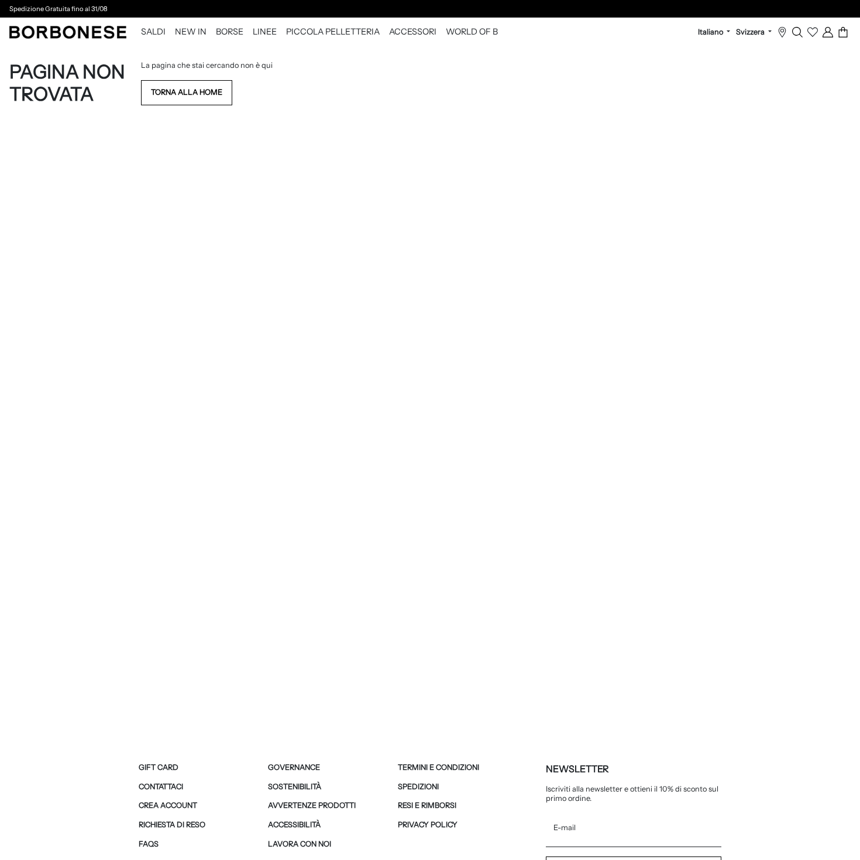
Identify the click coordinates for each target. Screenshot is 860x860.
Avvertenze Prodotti (312, 805)
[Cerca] (797, 32)
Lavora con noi (299, 844)
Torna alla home (186, 92)
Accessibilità (294, 824)
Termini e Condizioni (438, 767)
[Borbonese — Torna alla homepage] (67, 32)
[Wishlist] (812, 32)
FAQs (149, 844)
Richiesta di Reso (172, 824)
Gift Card (158, 767)
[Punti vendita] (782, 32)
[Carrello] (843, 32)
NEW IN (191, 32)
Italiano (711, 32)
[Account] (828, 32)
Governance (294, 767)
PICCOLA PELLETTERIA (333, 32)
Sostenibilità (294, 786)
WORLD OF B (472, 32)
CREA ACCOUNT (168, 805)
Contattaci (161, 786)
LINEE (265, 32)
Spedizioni (418, 786)
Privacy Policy (427, 824)
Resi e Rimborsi (427, 805)
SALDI (153, 32)
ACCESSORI (412, 32)
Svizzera (751, 32)
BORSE (229, 32)
